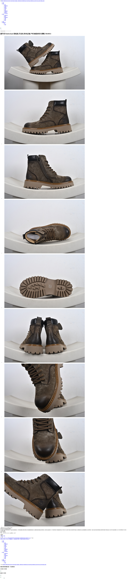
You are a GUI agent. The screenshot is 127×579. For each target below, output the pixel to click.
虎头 (5, 20)
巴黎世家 (6, 11)
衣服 (5, 24)
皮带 (3, 21)
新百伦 (5, 546)
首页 (3, 2)
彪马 (5, 548)
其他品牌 (6, 13)
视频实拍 (4, 22)
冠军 (5, 19)
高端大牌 (6, 15)
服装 (3, 14)
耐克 (5, 4)
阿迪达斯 (6, 5)
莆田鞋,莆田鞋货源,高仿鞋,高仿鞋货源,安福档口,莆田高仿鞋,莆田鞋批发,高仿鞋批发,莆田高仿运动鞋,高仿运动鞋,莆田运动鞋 (24, 564)
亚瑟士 (5, 12)
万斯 (5, 18)
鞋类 (3, 3)
